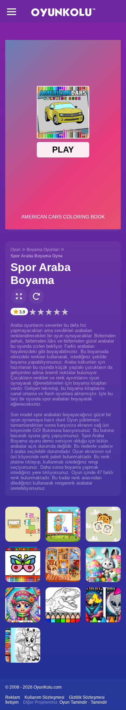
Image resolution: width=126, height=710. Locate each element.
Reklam (12, 697)
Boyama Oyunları (43, 249)
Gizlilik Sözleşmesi (87, 697)
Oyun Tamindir (73, 702)
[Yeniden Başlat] (36, 296)
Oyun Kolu (63, 12)
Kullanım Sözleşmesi (44, 697)
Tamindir (99, 702)
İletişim (12, 702)
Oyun (15, 249)
